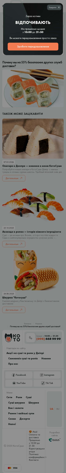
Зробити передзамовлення (33, 46)
